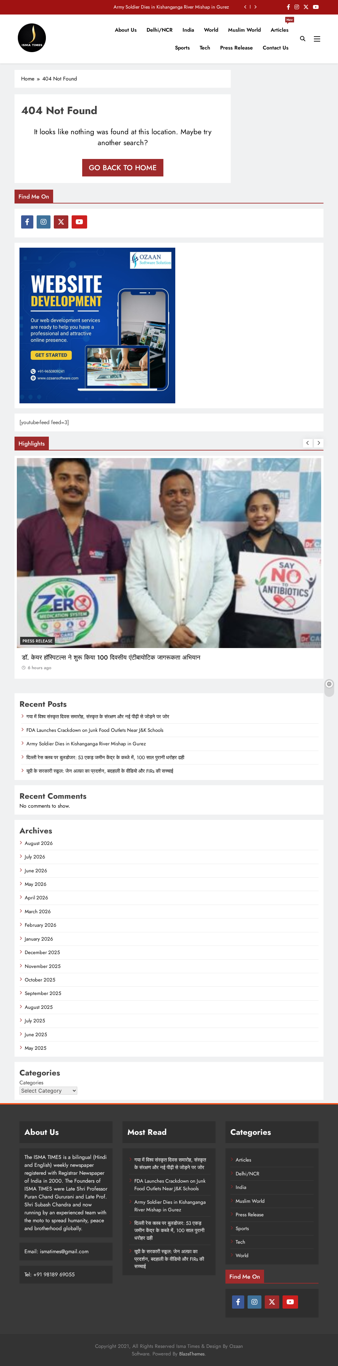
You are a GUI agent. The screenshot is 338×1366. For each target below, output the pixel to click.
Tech (205, 47)
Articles (282, 27)
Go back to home (123, 167)
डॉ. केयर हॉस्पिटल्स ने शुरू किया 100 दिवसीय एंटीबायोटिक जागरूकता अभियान (111, 657)
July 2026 (35, 856)
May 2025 (35, 1048)
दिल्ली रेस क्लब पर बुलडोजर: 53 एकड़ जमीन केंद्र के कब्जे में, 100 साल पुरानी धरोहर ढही (105, 757)
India (188, 30)
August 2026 (39, 843)
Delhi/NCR (160, 30)
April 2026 (36, 897)
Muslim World (244, 30)
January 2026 (39, 939)
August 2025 (38, 1007)
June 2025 (36, 1034)
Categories (31, 1082)
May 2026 (36, 884)
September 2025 (43, 993)
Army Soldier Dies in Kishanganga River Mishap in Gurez (171, 7)
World (211, 30)
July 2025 (35, 1020)
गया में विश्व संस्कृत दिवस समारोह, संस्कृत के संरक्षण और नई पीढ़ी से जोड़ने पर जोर (97, 716)
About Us (126, 30)
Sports (182, 47)
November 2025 (42, 966)
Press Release (236, 47)
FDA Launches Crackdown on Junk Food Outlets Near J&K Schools (94, 730)
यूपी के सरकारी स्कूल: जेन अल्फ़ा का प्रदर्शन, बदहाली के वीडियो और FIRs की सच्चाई (99, 771)
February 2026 (40, 925)
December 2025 (42, 952)
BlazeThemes (192, 1353)
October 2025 (40, 979)
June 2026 (36, 870)
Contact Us (275, 47)
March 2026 (38, 911)
